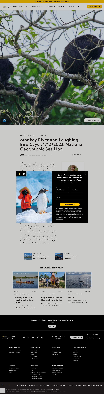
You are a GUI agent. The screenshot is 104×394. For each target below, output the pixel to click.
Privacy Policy (59, 219)
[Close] (85, 173)
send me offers (69, 204)
